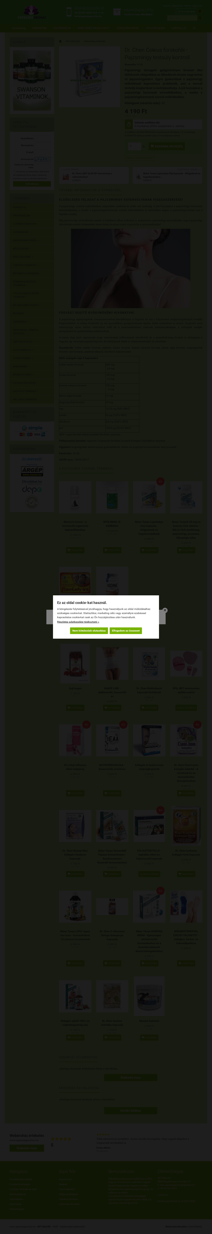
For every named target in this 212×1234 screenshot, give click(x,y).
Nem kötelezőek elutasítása (89, 630)
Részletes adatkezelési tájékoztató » (78, 621)
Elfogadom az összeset (126, 630)
